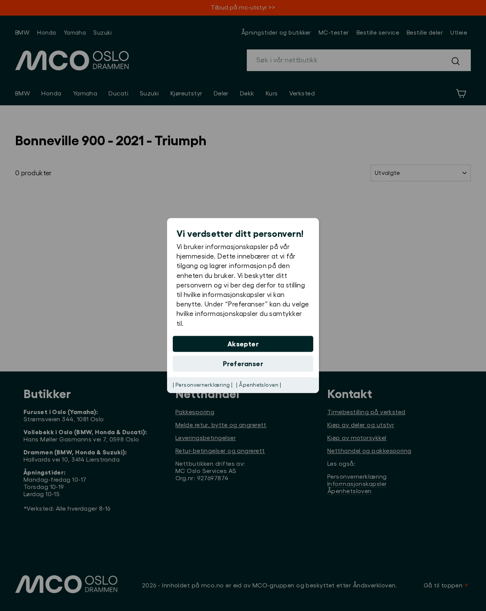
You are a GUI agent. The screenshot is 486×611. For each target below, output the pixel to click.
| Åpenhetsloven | (258, 384)
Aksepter (243, 343)
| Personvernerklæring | (202, 384)
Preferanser (243, 363)
